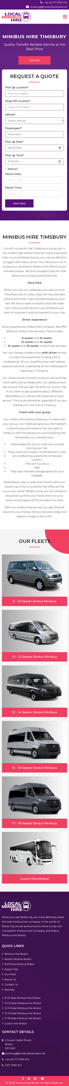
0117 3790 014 (13, 1065)
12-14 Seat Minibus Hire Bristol (23, 1008)
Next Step (19, 203)
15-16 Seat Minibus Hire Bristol (23, 1013)
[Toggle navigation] (65, 16)
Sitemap (9, 989)
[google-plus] (37, 1078)
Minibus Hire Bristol (16, 953)
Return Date (13, 174)
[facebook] (24, 1078)
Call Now (34, 60)
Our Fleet (10, 974)
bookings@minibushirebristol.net (48, 7)
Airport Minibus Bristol (17, 959)
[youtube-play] (44, 1078)
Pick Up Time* (14, 155)
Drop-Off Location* (17, 101)
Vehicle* (10, 114)
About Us (10, 979)
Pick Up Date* (14, 141)
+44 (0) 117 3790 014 (55, 2)
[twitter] (30, 1078)
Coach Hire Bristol (16, 1023)
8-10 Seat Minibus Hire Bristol (22, 997)
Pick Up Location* (17, 87)
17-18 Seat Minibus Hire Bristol (23, 1018)
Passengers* (13, 128)
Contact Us (11, 984)
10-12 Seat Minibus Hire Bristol (23, 1003)
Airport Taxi (11, 969)
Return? (13, 169)
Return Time (13, 187)
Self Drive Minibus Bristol (19, 964)
